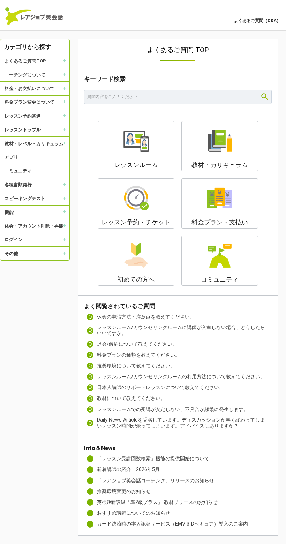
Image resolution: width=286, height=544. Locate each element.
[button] (136, 146)
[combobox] (178, 97)
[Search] (264, 96)
